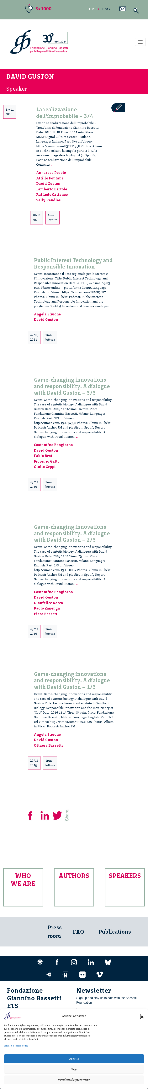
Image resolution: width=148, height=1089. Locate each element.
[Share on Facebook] (33, 815)
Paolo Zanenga (47, 608)
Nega (74, 1069)
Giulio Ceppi (45, 466)
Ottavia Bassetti (48, 745)
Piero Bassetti (46, 614)
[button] (142, 1016)
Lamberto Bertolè (51, 189)
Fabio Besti (44, 456)
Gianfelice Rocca (48, 603)
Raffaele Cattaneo (52, 194)
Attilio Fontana (50, 178)
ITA (91, 9)
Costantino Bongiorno (53, 445)
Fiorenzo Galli (46, 461)
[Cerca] (135, 11)
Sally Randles (48, 200)
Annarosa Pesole (51, 172)
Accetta (74, 1059)
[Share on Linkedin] (45, 815)
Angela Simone (47, 314)
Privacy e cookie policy (16, 1045)
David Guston (48, 183)
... (52, 164)
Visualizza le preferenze (74, 1080)
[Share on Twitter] (58, 815)
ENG (106, 9)
